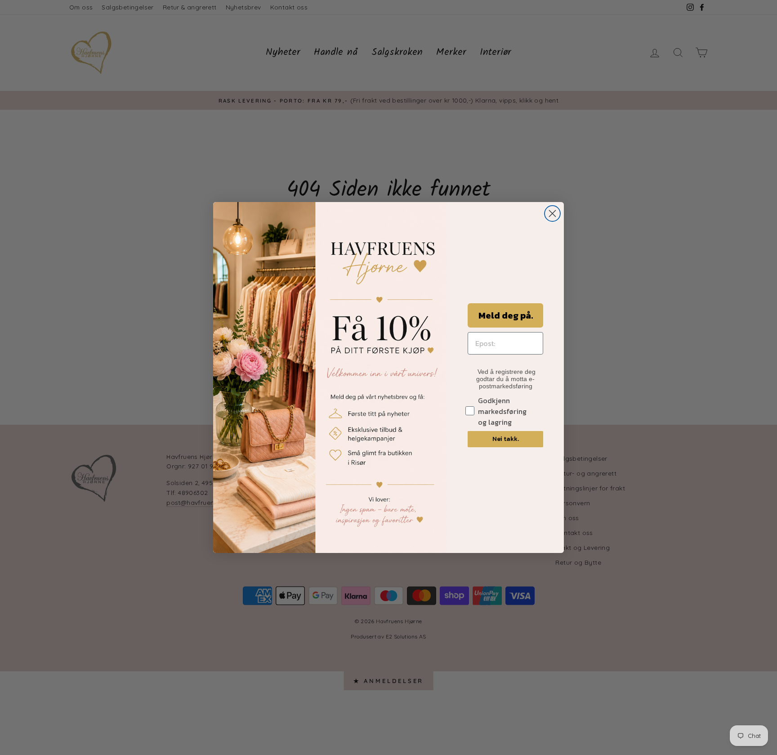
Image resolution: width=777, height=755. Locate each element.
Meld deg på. (505, 315)
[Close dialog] (552, 213)
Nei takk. (505, 439)
